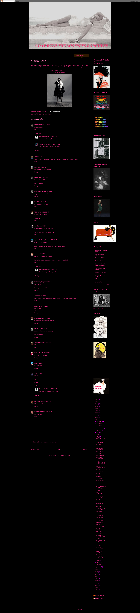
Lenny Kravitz (48, 114)
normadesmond (39, 124)
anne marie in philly (40, 191)
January (99, 567)
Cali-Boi (36, 226)
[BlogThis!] (55, 111)
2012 (96, 578)
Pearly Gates (38, 177)
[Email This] (53, 111)
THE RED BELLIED (99, 493)
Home (60, 449)
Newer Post (35, 449)
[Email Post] (50, 111)
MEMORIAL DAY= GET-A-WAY (101, 441)
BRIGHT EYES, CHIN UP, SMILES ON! (100, 556)
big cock (39, 376)
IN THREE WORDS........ (100, 473)
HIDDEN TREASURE (99, 477)
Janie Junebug (98, 282)
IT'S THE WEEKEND (99, 470)
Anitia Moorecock (39, 342)
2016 (96, 569)
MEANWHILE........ (100, 522)
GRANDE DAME (100, 455)
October (99, 425)
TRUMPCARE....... (100, 511)
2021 (96, 410)
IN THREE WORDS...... (99, 445)
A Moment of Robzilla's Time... (101, 251)
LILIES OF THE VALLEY (100, 452)
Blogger (80, 609)
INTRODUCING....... (101, 481)
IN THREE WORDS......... (100, 500)
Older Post (84, 449)
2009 (96, 585)
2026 (96, 399)
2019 (96, 415)
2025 (96, 401)
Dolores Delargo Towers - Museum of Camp (101, 264)
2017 (96, 419)
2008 (96, 587)
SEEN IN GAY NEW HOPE (99, 458)
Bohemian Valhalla (100, 258)
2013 (96, 576)
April (98, 560)
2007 (96, 589)
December (99, 421)
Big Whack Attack (99, 254)
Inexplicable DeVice (100, 276)
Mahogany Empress (40, 282)
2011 (96, 580)
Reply (36, 129)
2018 (96, 417)
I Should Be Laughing (100, 272)
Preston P (37, 328)
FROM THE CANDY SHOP (100, 466)
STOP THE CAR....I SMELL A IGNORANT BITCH (101, 488)
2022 (96, 408)
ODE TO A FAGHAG (99, 551)
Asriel (36, 254)
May (98, 437)
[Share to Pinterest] (59, 111)
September (100, 428)
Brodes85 (37, 167)
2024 (96, 404)
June (98, 434)
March (98, 562)
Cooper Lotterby (39, 401)
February (99, 564)
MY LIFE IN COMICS (99, 544)
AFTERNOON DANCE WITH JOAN (100, 537)
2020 (96, 412)
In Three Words (39, 114)
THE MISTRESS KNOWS (100, 496)
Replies (38, 133)
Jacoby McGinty (39, 318)
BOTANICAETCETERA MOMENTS (101, 514)
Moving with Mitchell (40, 411)
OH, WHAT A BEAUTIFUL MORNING (100, 519)
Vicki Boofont (38, 212)
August (99, 430)
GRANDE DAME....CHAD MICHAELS (100, 508)
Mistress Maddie (44, 136)
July (98, 432)
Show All (108, 284)
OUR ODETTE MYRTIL (100, 503)
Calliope (36, 201)
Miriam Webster (39, 353)
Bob (35, 363)
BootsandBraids (99, 261)
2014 (96, 574)
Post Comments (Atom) (63, 455)
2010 (96, 583)
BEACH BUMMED (101, 439)
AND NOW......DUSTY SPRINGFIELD (100, 462)
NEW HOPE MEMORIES (99, 532)
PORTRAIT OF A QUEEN (100, 541)
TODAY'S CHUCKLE (99, 548)
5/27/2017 (54, 389)
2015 (96, 572)
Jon (35, 156)
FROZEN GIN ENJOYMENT (100, 448)
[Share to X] (56, 111)
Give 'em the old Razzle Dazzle (101, 269)
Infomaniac (98, 279)
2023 (96, 406)
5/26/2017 (47, 124)
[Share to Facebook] (58, 111)
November (99, 423)
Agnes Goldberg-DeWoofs (47, 144)
